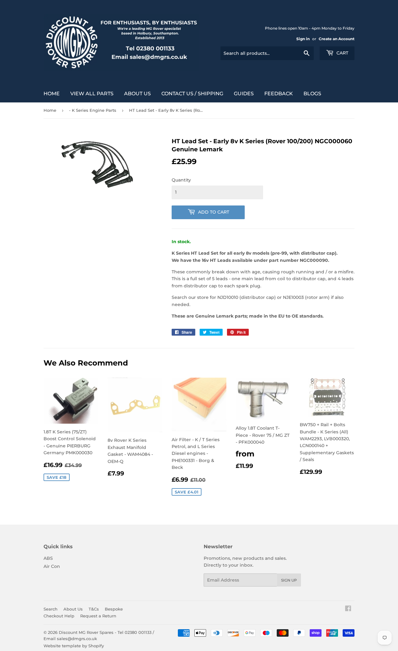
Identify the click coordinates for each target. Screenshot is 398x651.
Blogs (312, 94)
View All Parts (91, 94)
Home (52, 94)
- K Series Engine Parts (92, 110)
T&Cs (94, 608)
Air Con (52, 566)
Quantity (181, 180)
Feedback (278, 94)
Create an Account (336, 38)
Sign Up (289, 580)
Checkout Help (59, 615)
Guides (244, 94)
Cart (341, 53)
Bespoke (114, 608)
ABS (48, 558)
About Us (137, 94)
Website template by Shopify (74, 645)
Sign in (303, 38)
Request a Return (98, 615)
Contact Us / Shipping (192, 94)
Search (51, 608)
